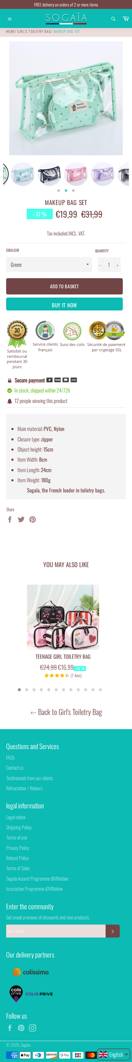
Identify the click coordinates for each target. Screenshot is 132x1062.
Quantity (102, 250)
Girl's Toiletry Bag (34, 31)
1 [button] (59, 191)
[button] (19, 690)
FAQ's (10, 757)
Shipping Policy (19, 827)
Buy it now (64, 305)
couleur (12, 250)
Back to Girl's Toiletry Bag (69, 712)
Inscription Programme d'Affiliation (34, 888)
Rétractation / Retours (24, 788)
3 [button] (73, 191)
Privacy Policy (17, 847)
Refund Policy (17, 858)
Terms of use (16, 837)
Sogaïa (25, 1045)
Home (10, 31)
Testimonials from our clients (29, 778)
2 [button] (66, 191)
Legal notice (15, 817)
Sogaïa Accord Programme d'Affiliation (37, 878)
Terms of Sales (18, 868)
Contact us (15, 767)
